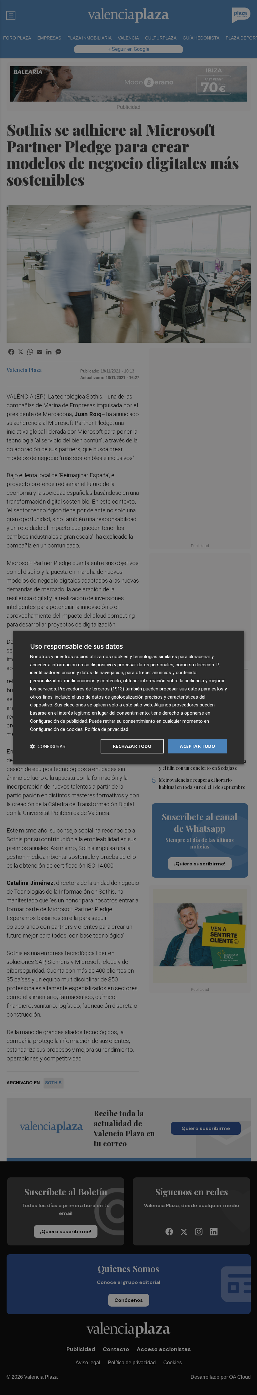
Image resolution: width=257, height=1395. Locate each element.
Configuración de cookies (56, 729)
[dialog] (128, 697)
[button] (48, 746)
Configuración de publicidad (58, 721)
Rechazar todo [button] (132, 746)
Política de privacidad (106, 729)
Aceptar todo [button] (197, 746)
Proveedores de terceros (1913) (91, 689)
